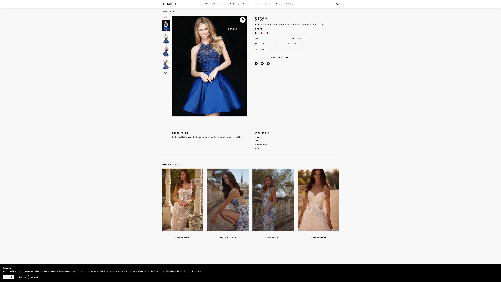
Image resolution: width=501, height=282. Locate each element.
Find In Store (279, 58)
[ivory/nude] (185, 234)
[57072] (182, 200)
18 (270, 49)
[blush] (183, 234)
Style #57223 (228, 237)
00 (256, 43)
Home (165, 11)
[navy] (267, 33)
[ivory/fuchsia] (229, 234)
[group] (166, 25)
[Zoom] (243, 20)
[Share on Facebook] (256, 63)
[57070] (318, 200)
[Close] (498, 267)
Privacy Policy (196, 271)
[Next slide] (165, 73)
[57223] (228, 200)
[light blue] (181, 234)
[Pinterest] (268, 63)
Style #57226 (273, 237)
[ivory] (315, 234)
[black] (256, 33)
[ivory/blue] (227, 234)
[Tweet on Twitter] (262, 63)
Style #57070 (318, 237)
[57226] (273, 200)
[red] (262, 33)
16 (263, 49)
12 (301, 43)
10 (295, 43)
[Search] (337, 4)
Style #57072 (182, 237)
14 (256, 49)
